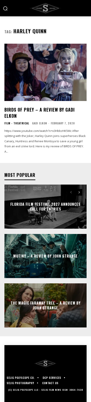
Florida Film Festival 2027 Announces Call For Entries (45, 207)
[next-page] (79, 192)
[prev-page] (71, 192)
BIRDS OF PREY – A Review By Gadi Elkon (39, 112)
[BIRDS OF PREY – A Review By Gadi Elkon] (45, 72)
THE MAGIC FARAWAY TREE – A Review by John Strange (46, 305)
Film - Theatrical (16, 123)
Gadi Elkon (39, 123)
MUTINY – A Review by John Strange (45, 256)
